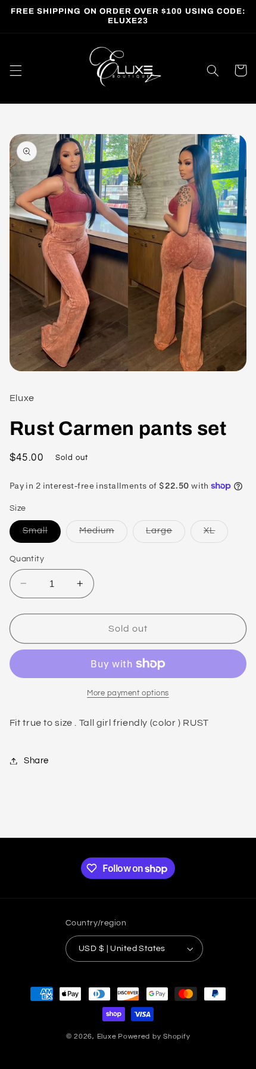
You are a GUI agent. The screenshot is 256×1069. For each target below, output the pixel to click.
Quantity (27, 559)
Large (165, 534)
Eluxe (107, 1036)
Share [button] (36, 760)
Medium (103, 534)
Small (42, 534)
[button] (15, 70)
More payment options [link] (128, 693)
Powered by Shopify (154, 1036)
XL (216, 534)
